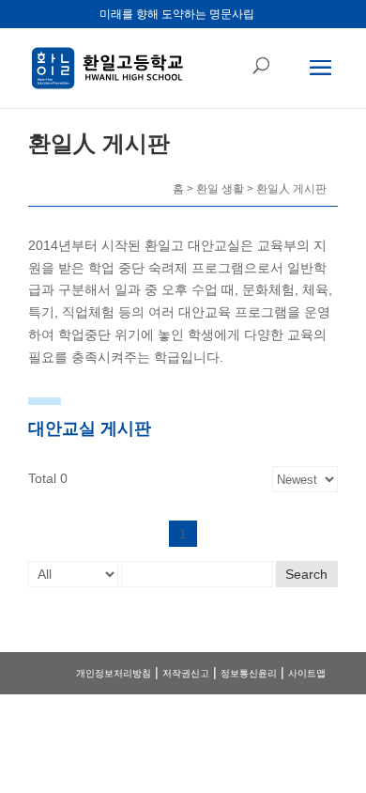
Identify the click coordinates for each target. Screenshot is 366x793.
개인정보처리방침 (113, 673)
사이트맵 (307, 673)
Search (306, 574)
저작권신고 (185, 673)
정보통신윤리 (249, 673)
